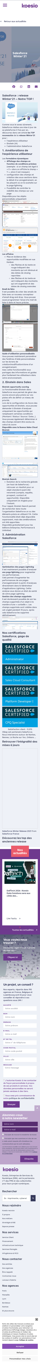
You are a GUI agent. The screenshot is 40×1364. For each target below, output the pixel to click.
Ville (6, 1056)
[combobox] (16, 1198)
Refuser (20, 1352)
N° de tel (7, 1039)
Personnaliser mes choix (20, 1359)
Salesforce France (10, 834)
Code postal (9, 1048)
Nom (5, 1014)
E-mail (6, 1031)
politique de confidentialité (21, 1098)
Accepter (20, 1346)
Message (7, 1065)
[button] (37, 1319)
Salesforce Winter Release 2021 (16, 831)
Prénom (7, 1022)
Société (7, 1005)
